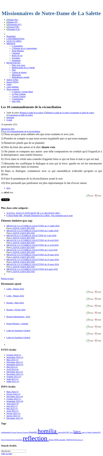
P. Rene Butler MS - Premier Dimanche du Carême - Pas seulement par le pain (39, 215)
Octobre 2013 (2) (13, 376)
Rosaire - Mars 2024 (15, 303)
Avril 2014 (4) (12, 369)
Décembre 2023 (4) (14, 396)
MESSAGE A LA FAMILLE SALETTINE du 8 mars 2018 (32, 269)
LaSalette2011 (96, 432)
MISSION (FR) (7, 129)
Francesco (19, 432)
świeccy (80, 440)
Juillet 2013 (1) (12, 381)
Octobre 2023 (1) (13, 399)
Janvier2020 (62, 432)
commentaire (6, 432)
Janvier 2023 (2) (13, 416)
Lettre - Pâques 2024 (15, 289)
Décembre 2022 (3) (14, 418)
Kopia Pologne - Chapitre (17, 324)
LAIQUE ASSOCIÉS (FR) (23, 228)
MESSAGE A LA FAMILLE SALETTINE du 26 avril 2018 (32, 240)
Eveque (13, 432)
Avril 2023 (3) (12, 411)
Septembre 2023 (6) (14, 401)
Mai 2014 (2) (12, 367)
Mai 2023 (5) (12, 408)
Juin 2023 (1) (12, 406)
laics (8, 188)
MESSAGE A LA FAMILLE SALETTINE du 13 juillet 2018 (32, 226)
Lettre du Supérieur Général (18, 330)
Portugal (8, 440)
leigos (3, 440)
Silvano (51, 440)
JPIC (68, 432)
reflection (36, 438)
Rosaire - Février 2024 (15, 310)
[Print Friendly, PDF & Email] (93, 197)
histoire (26, 432)
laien (83, 432)
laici (71, 432)
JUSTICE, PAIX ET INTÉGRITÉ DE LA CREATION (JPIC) (33, 213)
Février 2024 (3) (13, 394)
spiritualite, (62, 440)
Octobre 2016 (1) (13, 355)
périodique (19, 440)
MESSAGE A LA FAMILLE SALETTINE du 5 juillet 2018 (32, 231)
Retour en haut (7, 278)
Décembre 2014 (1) (14, 362)
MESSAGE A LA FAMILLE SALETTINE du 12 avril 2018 (32, 245)
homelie (33, 432)
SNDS (56, 440)
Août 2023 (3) (12, 404)
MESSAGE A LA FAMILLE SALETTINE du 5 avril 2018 (31, 250)
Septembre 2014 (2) (14, 364)
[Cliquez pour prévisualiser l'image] (20, 131)
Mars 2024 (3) (12, 392)
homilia (48, 431)
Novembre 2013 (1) (14, 374)
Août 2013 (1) (12, 379)
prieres (13, 440)
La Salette (88, 432)
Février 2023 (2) (13, 413)
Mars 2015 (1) (12, 360)
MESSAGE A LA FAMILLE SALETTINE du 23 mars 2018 (32, 259)
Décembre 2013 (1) (14, 372)
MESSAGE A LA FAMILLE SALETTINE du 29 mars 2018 (32, 255)
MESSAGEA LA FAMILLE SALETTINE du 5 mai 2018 (31, 235)
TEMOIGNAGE (71, 440)
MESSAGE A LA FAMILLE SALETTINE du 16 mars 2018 (32, 264)
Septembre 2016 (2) (14, 357)
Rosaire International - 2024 (18, 317)
